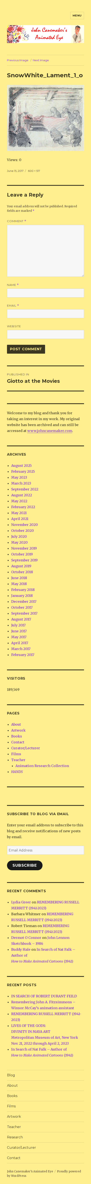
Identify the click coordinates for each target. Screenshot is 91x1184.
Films (16, 754)
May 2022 (19, 501)
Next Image (41, 60)
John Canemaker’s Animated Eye (30, 1171)
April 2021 (19, 519)
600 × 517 (34, 170)
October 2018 (22, 572)
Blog (11, 1075)
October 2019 (22, 554)
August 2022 (21, 495)
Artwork (18, 730)
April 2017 (19, 643)
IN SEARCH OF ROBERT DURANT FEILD (44, 996)
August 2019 (21, 566)
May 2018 (19, 584)
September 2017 (24, 613)
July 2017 (18, 625)
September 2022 (24, 489)
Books (16, 736)
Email (13, 305)
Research (15, 1137)
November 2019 (24, 548)
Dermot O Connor (26, 938)
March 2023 (21, 483)
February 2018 (23, 590)
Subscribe (24, 865)
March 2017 (20, 649)
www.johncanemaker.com (49, 431)
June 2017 (19, 631)
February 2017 (22, 655)
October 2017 (22, 607)
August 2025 (21, 465)
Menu (77, 15)
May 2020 (19, 542)
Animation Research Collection (42, 766)
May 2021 (19, 513)
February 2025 (23, 471)
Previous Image (17, 60)
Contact (17, 742)
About (16, 724)
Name (13, 285)
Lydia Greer (21, 902)
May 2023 (19, 477)
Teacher (18, 760)
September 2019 (24, 560)
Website (14, 326)
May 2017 (18, 637)
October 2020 (22, 530)
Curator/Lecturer (25, 748)
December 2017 (23, 601)
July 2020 (19, 536)
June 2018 (19, 578)
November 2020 (24, 525)
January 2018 (22, 595)
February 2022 (23, 507)
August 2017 (21, 619)
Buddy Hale (20, 949)
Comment (16, 221)
